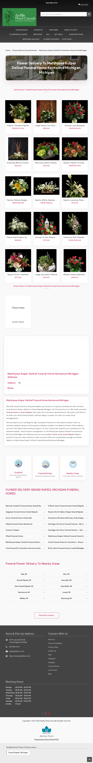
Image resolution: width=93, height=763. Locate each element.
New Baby (53, 30)
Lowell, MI (66, 592)
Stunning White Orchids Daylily (18, 163)
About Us (51, 639)
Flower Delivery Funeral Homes (24, 50)
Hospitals (51, 662)
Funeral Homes (53, 666)
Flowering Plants (18, 34)
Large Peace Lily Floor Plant (46, 125)
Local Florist (52, 670)
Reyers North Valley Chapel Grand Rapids (65, 512)
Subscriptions (76, 34)
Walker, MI (24, 598)
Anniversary (22, 30)
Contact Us (52, 651)
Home (8, 50)
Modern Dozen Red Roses (75, 274)
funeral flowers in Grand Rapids (19, 412)
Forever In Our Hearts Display (46, 237)
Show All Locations (46, 615)
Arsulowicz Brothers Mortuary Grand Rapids (66, 518)
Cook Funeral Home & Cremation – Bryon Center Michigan (67, 542)
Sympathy (38, 30)
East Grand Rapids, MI (24, 586)
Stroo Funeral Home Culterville (19, 518)
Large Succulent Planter (46, 274)
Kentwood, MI (24, 592)
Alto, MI (66, 574)
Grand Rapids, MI (24, 580)
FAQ (49, 655)
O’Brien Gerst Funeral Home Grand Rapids (66, 506)
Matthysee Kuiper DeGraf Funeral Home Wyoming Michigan (25, 542)
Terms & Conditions (55, 643)
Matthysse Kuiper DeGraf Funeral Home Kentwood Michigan (67, 536)
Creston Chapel (12, 530)
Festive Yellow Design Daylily (18, 200)
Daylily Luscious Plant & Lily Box (75, 200)
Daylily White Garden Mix (46, 200)
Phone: (10, 388)
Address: (11, 383)
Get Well (59, 34)
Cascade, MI (66, 580)
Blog (49, 674)
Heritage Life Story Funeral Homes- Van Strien (67, 524)
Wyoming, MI (66, 598)
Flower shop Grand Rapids (63, 434)
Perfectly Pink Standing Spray (75, 237)
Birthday (37, 34)
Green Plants (70, 30)
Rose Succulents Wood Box (46, 163)
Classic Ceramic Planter (18, 125)
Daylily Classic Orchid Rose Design (75, 163)
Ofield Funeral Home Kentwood (19, 524)
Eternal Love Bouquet (75, 125)
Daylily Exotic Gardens (18, 274)
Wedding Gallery (31, 39)
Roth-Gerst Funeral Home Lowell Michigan (66, 548)
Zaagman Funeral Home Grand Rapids (22, 512)
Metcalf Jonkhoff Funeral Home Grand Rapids (25, 506)
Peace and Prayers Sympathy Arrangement (18, 237)
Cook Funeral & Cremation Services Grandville (25, 548)
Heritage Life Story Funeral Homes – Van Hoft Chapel (67, 530)
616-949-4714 (52, 3)
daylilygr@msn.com (16, 651)
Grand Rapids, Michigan (18, 753)
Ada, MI (24, 574)
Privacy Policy (53, 647)
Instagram (51, 658)
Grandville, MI (66, 586)
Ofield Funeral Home (14, 536)
